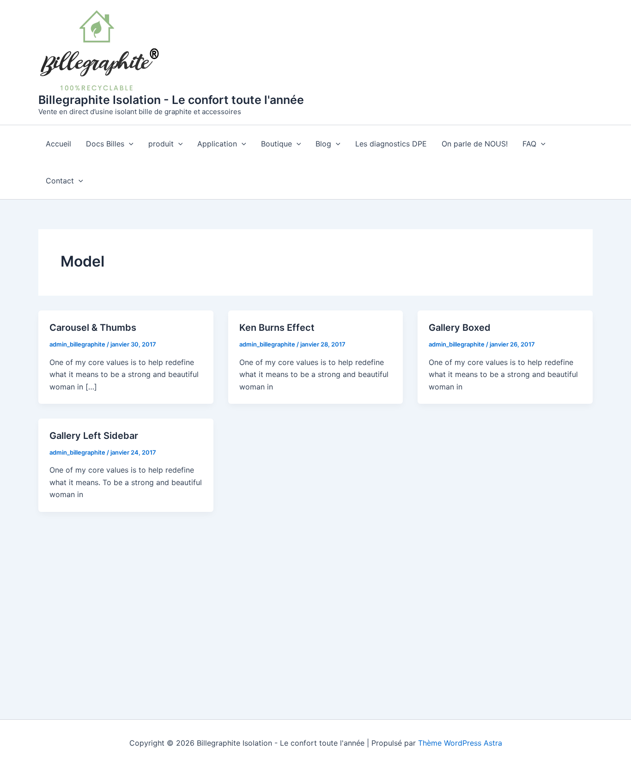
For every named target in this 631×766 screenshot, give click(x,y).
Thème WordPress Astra (460, 743)
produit (161, 143)
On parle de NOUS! (475, 143)
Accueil (58, 143)
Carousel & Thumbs (92, 327)
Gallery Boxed (460, 327)
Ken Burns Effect (277, 327)
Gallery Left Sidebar (93, 435)
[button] (128, 143)
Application (217, 143)
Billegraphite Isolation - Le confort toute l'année (171, 100)
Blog (323, 143)
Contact (60, 180)
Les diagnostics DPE (391, 143)
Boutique (276, 143)
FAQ (529, 143)
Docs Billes (105, 143)
